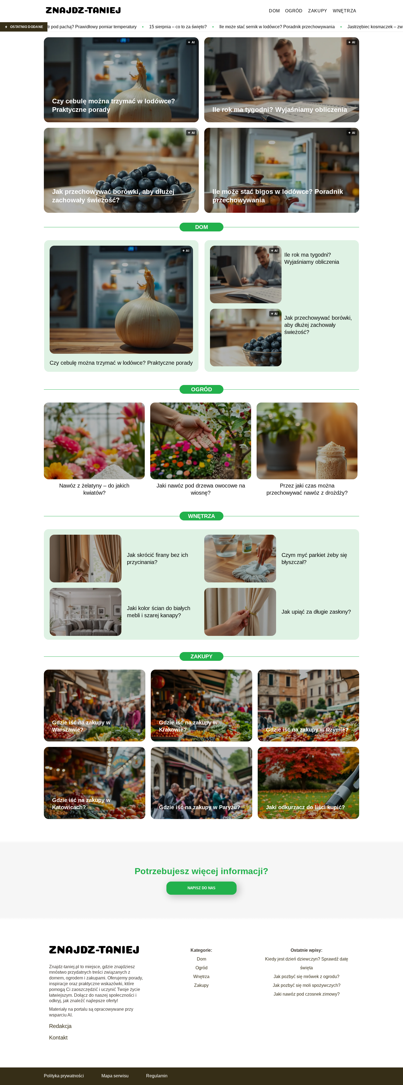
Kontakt (58, 1038)
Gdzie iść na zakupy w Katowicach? (81, 803)
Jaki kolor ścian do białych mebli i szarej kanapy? (158, 611)
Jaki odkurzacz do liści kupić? (305, 807)
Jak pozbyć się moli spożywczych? (306, 985)
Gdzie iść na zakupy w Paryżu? (199, 807)
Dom (274, 11)
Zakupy (317, 11)
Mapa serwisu (115, 1075)
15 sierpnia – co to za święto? (104, 26)
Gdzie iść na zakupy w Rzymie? (307, 730)
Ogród (294, 11)
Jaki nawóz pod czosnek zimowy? (307, 994)
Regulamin (157, 1075)
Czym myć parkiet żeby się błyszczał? (314, 558)
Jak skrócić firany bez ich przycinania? (157, 558)
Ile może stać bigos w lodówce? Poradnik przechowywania (277, 196)
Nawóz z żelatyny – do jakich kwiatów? (94, 489)
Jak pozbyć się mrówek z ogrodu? (306, 976)
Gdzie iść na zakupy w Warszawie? (81, 726)
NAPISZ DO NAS (201, 888)
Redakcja (60, 1026)
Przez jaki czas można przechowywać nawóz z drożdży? (307, 489)
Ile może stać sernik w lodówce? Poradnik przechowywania (203, 26)
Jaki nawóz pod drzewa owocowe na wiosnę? (201, 489)
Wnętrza (344, 11)
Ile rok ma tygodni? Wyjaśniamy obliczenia (279, 109)
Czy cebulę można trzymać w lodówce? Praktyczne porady (113, 105)
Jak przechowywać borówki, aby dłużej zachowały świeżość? (113, 196)
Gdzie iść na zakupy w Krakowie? (188, 726)
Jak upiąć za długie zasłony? (316, 612)
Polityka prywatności (64, 1075)
